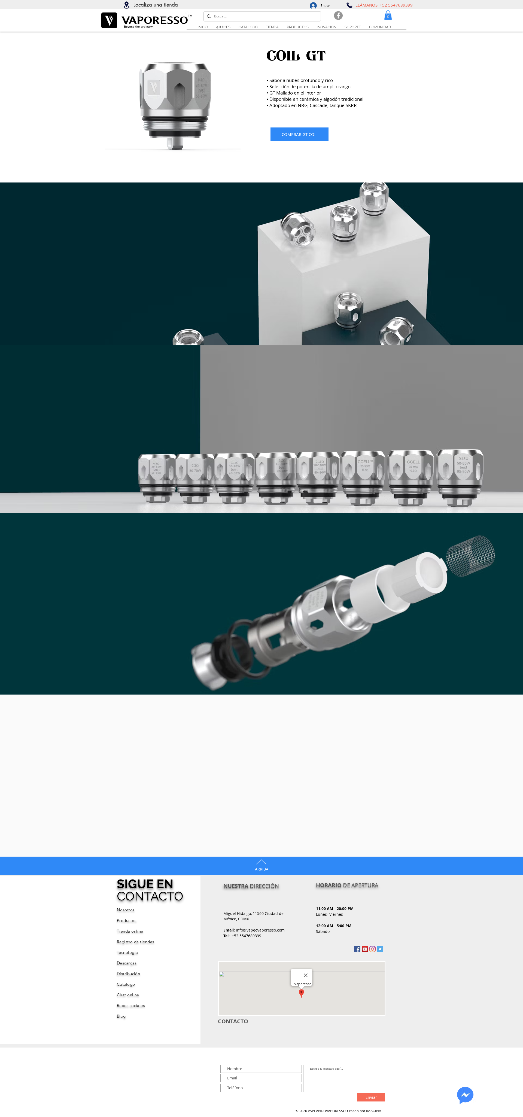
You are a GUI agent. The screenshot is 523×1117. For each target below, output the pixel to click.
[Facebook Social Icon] (357, 949)
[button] (352, 27)
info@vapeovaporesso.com (260, 930)
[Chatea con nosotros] (465, 1095)
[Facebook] (338, 15)
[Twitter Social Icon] (380, 949)
